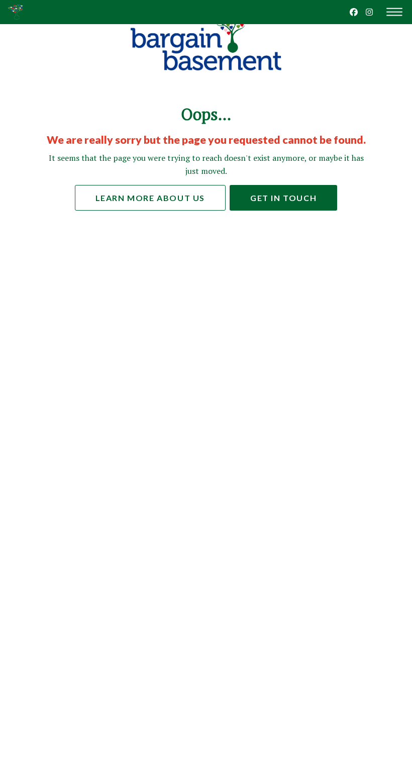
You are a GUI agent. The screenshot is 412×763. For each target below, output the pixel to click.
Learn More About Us (150, 198)
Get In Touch (283, 198)
